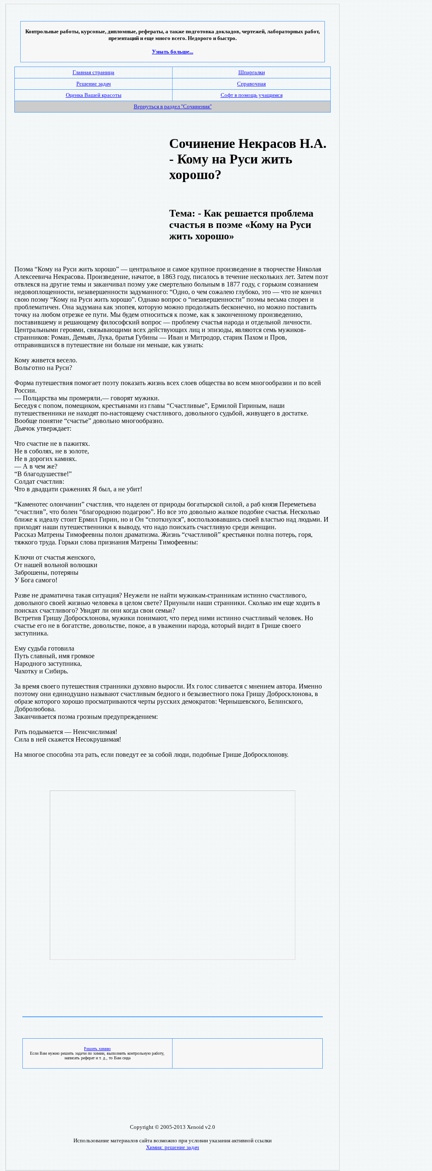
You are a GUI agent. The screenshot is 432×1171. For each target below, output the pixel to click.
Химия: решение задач (172, 1147)
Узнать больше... (172, 51)
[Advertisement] (86, 199)
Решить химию (97, 1048)
